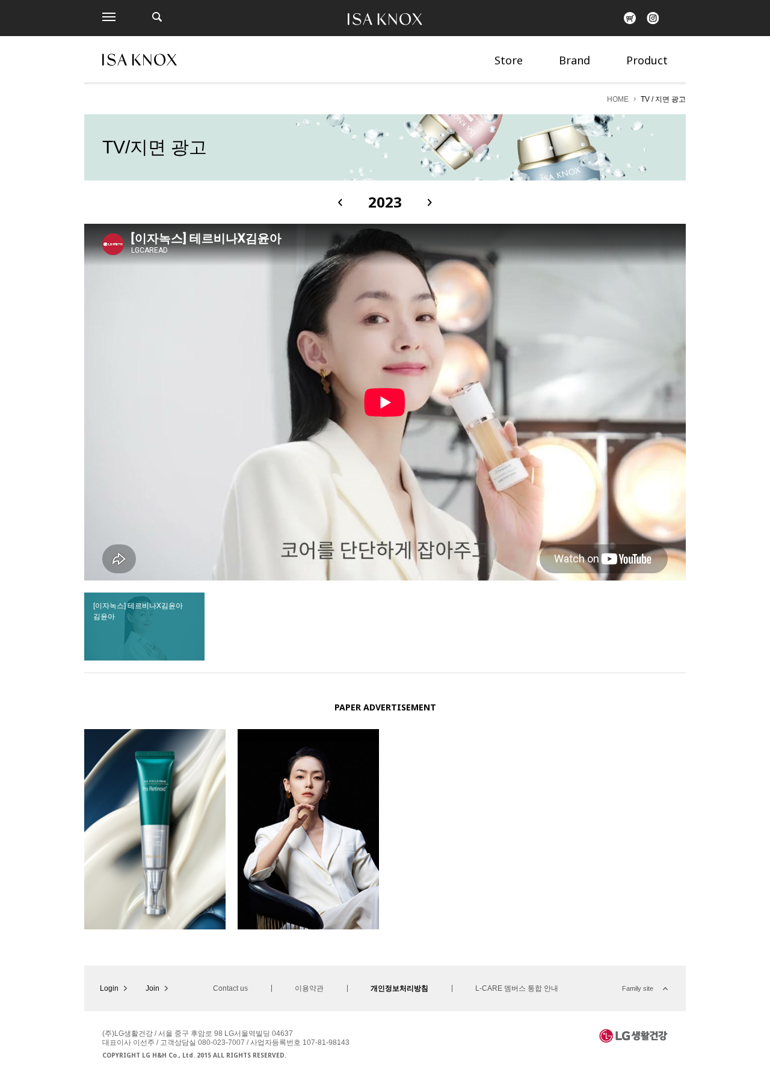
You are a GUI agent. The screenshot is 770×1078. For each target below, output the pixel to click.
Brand (574, 60)
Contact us (230, 988)
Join (152, 988)
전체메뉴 (109, 17)
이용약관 (309, 988)
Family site (637, 988)
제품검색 (156, 17)
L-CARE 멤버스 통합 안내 (516, 988)
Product (647, 60)
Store (508, 60)
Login (109, 988)
